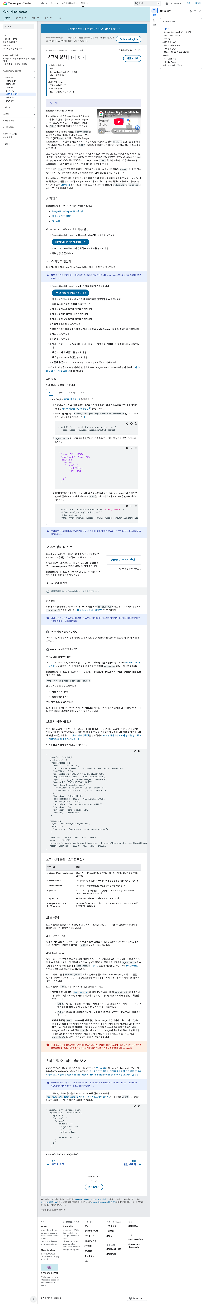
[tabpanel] (93, 460)
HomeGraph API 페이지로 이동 (70, 242)
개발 (43, 3)
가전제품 (88, 1246)
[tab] (51, 392)
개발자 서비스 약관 (114, 1249)
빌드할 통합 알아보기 (49, 1273)
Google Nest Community (134, 1245)
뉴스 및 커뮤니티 (68, 3)
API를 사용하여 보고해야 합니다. (78, 1097)
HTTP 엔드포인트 (72, 399)
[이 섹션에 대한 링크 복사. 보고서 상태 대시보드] (73, 583)
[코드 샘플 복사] (136, 423)
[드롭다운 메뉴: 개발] (39, 17)
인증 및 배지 (111, 1226)
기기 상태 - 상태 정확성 (78, 735)
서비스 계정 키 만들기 (62, 216)
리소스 (53, 3)
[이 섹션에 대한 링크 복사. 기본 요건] (58, 601)
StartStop (65, 185)
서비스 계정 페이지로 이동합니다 (70, 292)
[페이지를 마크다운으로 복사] (79, 57)
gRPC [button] (61, 392)
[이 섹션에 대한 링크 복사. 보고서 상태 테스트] (75, 547)
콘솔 (189, 3)
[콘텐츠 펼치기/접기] (63, 65)
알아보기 (19, 17)
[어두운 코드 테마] (131, 423)
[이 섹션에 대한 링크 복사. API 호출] (59, 379)
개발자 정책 (111, 1254)
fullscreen (195, 11)
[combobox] (147, 3)
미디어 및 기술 (90, 1241)
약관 (42, 1298)
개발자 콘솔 (133, 1226)
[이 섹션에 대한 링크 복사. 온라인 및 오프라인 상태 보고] (89, 1061)
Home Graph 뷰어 (122, 560)
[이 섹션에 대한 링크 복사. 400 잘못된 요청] (68, 936)
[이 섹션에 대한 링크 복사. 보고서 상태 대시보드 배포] (73, 657)
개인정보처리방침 (54, 1298)
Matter (44, 1226)
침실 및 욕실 (89, 1256)
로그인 (198, 3)
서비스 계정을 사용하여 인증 (75, 408)
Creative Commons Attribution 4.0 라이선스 (92, 1199)
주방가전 (88, 1251)
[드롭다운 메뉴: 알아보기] (26, 17)
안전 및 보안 (89, 1236)
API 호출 (56, 221)
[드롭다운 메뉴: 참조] (51, 17)
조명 (86, 1226)
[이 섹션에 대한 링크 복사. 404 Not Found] (68, 953)
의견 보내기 (132, 58)
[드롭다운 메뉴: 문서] (88, 3)
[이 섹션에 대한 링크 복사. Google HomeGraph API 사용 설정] (91, 229)
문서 (83, 3)
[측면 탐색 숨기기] (33, 1299)
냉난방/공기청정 (91, 1231)
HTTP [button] (51, 392)
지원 (59, 17)
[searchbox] (18, 26)
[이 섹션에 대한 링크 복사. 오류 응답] (62, 918)
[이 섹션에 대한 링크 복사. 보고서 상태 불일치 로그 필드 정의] (87, 859)
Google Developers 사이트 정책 (103, 1202)
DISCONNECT (100, 531)
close (199, 11)
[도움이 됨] (135, 50)
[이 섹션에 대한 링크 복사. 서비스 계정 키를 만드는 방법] (80, 631)
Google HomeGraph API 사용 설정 (68, 211)
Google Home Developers (56, 50)
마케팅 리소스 (112, 1231)
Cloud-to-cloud (15, 12)
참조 (46, 17)
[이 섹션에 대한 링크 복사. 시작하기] (61, 199)
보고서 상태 (101, 1068)
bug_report (190, 11)
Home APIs (68, 1226)
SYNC (95, 965)
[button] (16, 71)
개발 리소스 (111, 1236)
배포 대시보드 (90, 610)
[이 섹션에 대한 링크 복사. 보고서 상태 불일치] (75, 722)
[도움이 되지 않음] (139, 50)
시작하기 (7, 17)
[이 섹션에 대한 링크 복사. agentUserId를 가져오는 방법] (81, 649)
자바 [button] (83, 392)
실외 (86, 1261)
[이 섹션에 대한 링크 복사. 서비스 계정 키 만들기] (73, 261)
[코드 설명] (127, 423)
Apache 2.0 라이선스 (49, 1202)
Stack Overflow (135, 1239)
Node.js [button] (72, 392)
